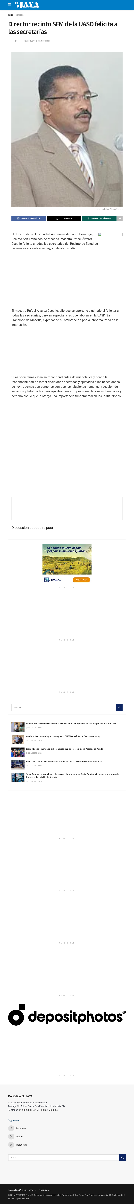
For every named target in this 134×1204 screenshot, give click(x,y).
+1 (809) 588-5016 (28, 1110)
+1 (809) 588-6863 (48, 1110)
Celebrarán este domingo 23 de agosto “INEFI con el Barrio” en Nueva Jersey (63, 736)
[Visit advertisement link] (67, 564)
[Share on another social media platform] (120, 218)
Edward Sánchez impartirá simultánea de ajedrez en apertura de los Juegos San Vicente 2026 (71, 723)
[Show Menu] (9, 5)
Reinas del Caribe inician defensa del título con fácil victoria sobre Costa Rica (64, 761)
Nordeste (20, 15)
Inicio (10, 15)
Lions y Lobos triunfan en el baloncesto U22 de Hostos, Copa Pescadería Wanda (64, 749)
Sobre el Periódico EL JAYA (20, 1190)
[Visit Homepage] (27, 5)
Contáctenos (44, 1190)
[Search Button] (119, 707)
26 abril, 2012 (31, 41)
